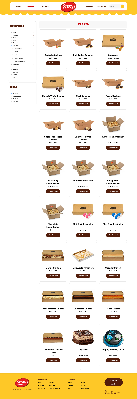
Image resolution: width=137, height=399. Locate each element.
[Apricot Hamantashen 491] (113, 124)
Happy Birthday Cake (113, 350)
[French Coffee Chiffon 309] (53, 296)
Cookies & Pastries (20, 61)
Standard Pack (17, 96)
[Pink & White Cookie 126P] (83, 211)
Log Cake (83, 350)
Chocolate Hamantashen (53, 225)
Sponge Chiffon (113, 268)
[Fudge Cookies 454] (113, 83)
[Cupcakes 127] (113, 42)
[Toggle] (33, 33)
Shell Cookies (83, 96)
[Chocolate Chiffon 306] (83, 296)
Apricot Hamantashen (113, 137)
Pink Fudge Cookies (83, 55)
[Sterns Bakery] (68, 7)
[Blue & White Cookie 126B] (113, 211)
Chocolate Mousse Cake (53, 351)
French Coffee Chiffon (53, 309)
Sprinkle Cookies (53, 55)
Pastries (15, 35)
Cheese (15, 67)
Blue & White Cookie (113, 224)
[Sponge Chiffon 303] (113, 255)
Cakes (70, 382)
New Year (15, 69)
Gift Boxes (45, 6)
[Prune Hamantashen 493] (83, 168)
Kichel (14, 40)
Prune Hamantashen (83, 181)
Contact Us (101, 6)
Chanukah (15, 72)
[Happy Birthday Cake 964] (113, 337)
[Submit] (122, 6)
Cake (14, 32)
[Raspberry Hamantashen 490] (53, 168)
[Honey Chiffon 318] (113, 296)
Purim (14, 77)
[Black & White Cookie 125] (53, 83)
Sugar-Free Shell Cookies (83, 138)
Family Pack (16, 99)
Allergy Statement (54, 388)
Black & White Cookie (53, 96)
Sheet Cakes (18, 48)
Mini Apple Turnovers (83, 268)
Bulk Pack (15, 101)
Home (18, 6)
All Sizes (15, 93)
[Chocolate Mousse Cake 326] (53, 337)
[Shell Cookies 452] (83, 83)
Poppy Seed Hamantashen (113, 182)
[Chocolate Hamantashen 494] (53, 211)
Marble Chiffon (53, 268)
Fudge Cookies (113, 96)
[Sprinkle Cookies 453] (53, 42)
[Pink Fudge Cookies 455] (83, 42)
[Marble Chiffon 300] (53, 255)
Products (30, 6)
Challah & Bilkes (19, 58)
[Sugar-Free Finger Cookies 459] (53, 124)
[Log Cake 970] (83, 337)
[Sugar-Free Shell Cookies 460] (83, 124)
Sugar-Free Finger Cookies (53, 138)
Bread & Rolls (16, 43)
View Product (53, 63)
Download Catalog (113, 382)
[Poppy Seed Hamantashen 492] (113, 168)
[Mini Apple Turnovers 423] (83, 255)
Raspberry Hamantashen (53, 182)
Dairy (14, 37)
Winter (15, 74)
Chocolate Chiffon (83, 309)
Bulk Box (15, 45)
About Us (89, 6)
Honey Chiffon (113, 309)
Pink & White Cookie (83, 224)
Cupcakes (113, 55)
